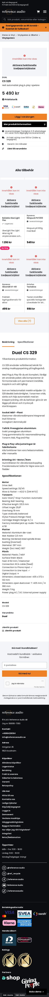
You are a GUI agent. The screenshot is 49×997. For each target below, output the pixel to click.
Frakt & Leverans (10, 774)
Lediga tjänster (9, 803)
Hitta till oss (8, 795)
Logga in (6, 810)
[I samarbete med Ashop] (11, 982)
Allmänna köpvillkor (11, 762)
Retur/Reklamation (11, 837)
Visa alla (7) (24, 320)
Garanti (6, 781)
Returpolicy (7, 785)
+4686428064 (9, 733)
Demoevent (7, 814)
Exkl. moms (20, 995)
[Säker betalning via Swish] (40, 914)
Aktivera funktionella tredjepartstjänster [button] (24, 67)
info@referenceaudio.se (14, 737)
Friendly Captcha (39, 687)
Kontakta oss (8, 799)
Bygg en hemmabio (11, 826)
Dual (4, 616)
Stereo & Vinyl (8, 35)
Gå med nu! (24, 673)
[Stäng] (45, 27)
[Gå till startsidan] (13, 12)
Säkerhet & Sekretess (12, 778)
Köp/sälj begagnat (11, 807)
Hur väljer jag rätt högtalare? (16, 829)
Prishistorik (10, 99)
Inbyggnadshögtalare (12, 822)
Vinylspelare (8, 38)
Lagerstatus (8, 766)
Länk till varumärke (17, 149)
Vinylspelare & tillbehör (28, 35)
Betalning (6, 770)
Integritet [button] (6, 833)
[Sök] (4, 19)
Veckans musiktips (11, 818)
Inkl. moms (8, 995)
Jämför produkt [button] (12, 630)
